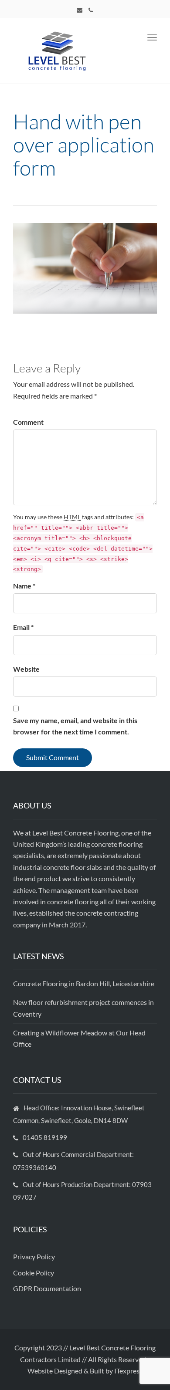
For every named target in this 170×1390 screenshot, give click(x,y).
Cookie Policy (34, 1272)
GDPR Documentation (47, 1288)
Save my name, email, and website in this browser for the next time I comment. (75, 726)
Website (26, 669)
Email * (23, 627)
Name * (24, 586)
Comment (28, 422)
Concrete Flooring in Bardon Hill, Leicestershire (83, 983)
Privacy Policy (34, 1256)
